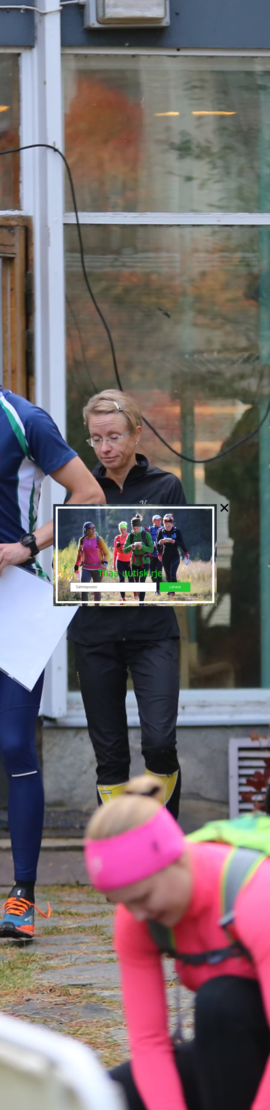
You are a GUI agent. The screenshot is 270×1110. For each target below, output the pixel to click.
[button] (224, 508)
